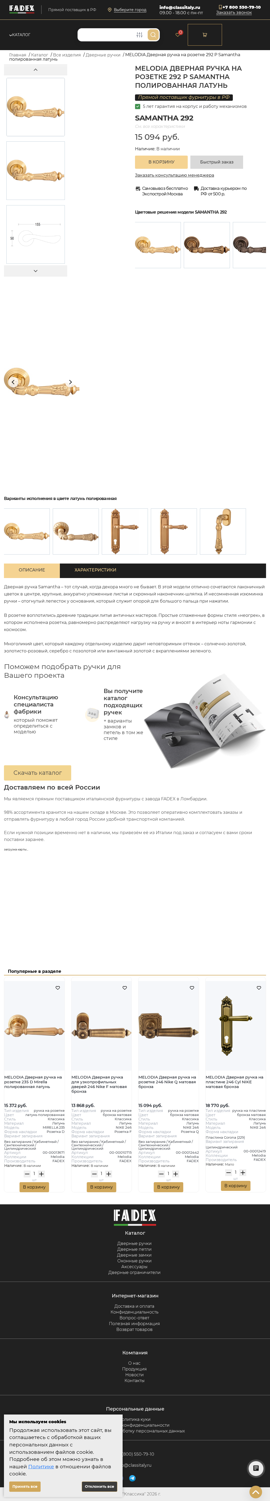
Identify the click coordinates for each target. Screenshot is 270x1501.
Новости (134, 1374)
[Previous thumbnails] (35, 69)
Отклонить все (99, 1486)
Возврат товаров (134, 1329)
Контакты (134, 1380)
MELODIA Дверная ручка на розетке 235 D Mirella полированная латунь (33, 1082)
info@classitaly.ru (180, 7)
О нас (134, 1363)
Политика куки (134, 1419)
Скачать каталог (37, 772)
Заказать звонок (234, 13)
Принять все (24, 1486)
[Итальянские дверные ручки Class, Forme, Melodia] (22, 9)
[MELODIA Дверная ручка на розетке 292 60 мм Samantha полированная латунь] (76, 531)
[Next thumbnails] (35, 271)
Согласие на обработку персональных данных (134, 1430)
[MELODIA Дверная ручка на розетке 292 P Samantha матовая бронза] (207, 245)
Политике (41, 1467)
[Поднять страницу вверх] (255, 1492)
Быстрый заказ (217, 162)
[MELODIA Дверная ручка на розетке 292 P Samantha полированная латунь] (158, 245)
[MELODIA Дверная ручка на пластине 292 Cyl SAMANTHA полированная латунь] (125, 531)
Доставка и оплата (134, 1306)
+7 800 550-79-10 (242, 7)
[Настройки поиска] (139, 34)
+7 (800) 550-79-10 (135, 1454)
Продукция (134, 1369)
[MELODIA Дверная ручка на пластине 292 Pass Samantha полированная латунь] (174, 531)
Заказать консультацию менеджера (174, 175)
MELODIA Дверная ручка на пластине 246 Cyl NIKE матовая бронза (234, 1082)
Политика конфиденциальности (134, 1425)
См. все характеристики (160, 126)
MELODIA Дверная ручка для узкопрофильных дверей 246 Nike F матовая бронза (99, 1084)
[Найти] (153, 34)
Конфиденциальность (134, 1312)
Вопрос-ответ (134, 1317)
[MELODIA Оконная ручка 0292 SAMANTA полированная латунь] (223, 531)
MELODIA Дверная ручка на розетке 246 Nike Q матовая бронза (167, 1082)
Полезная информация (134, 1323)
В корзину (34, 1187)
